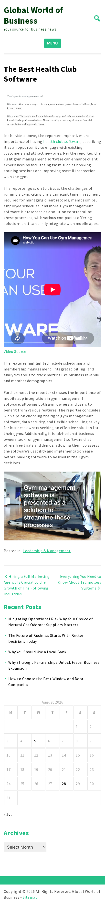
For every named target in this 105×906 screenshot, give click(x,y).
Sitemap (30, 897)
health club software (62, 141)
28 (64, 783)
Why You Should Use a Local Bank (37, 651)
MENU (52, 43)
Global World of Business (33, 15)
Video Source (15, 351)
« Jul (8, 814)
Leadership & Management (47, 550)
